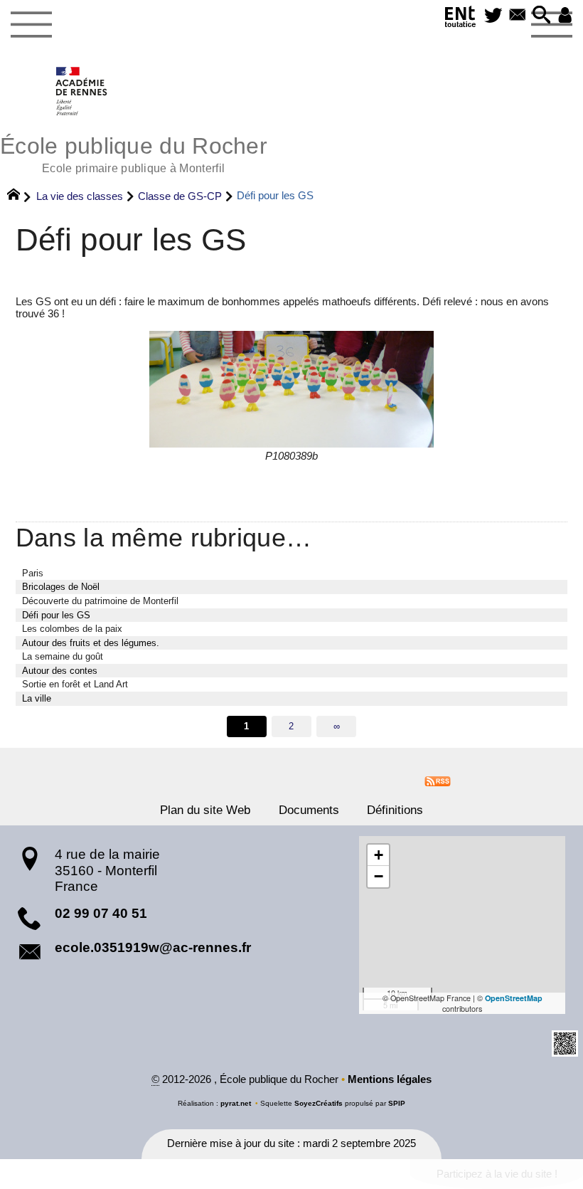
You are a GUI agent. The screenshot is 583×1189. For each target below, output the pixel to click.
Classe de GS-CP (180, 196)
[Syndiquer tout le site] (437, 780)
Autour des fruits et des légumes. (90, 643)
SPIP (396, 1103)
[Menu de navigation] (31, 25)
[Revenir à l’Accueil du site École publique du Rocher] (82, 91)
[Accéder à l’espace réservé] (565, 16)
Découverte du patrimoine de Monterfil (100, 601)
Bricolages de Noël (61, 586)
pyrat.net (235, 1103)
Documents (309, 810)
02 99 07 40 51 (101, 913)
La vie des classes (79, 196)
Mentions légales (390, 1079)
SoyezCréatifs (318, 1103)
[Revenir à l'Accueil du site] (19, 196)
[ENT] (460, 19)
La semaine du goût (62, 656)
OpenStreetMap (513, 998)
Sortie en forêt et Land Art (75, 684)
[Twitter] (493, 16)
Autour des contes (59, 670)
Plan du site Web (205, 810)
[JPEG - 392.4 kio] (291, 389)
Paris (32, 573)
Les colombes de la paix (72, 628)
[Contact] (518, 16)
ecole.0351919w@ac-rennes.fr (153, 947)
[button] (542, 16)
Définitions (395, 810)
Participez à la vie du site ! (497, 1174)
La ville (36, 698)
